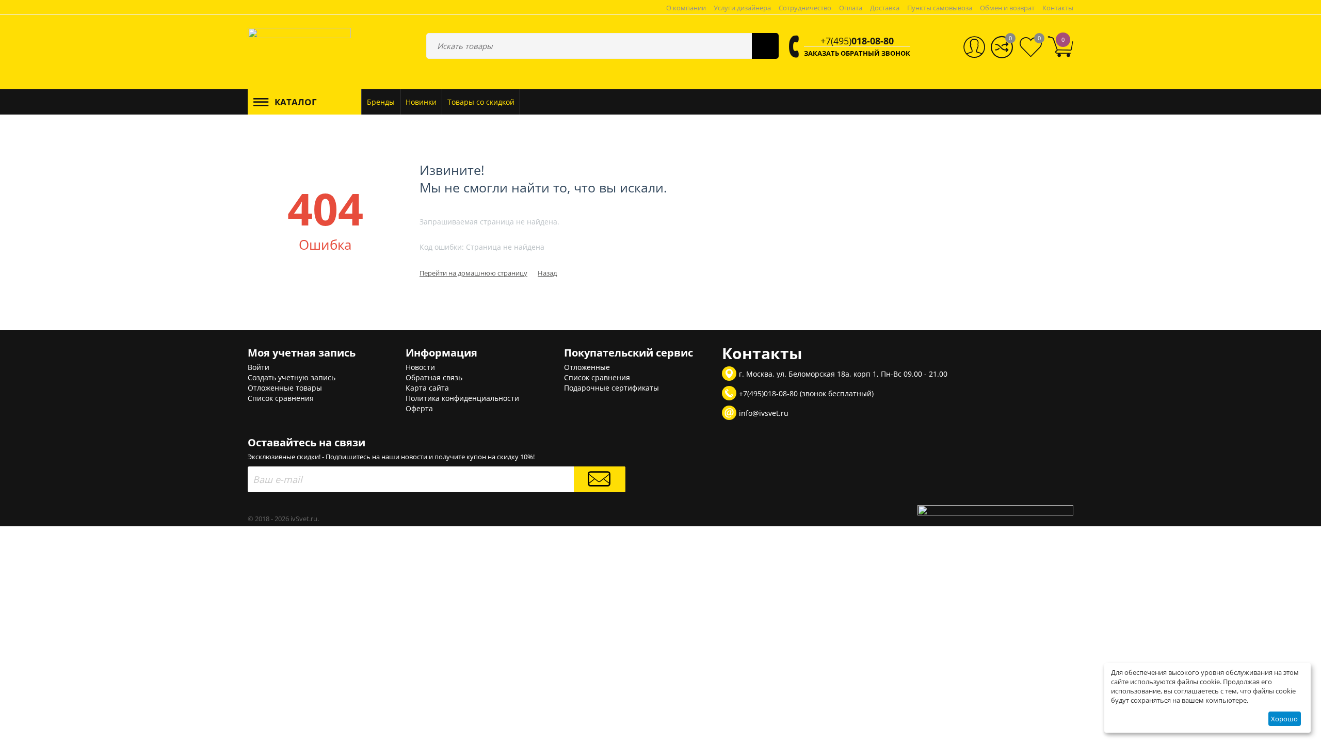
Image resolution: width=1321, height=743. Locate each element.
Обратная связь (434, 377)
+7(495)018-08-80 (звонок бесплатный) (806, 393)
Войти (258, 367)
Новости (420, 367)
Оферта (419, 408)
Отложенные (587, 367)
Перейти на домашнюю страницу (473, 273)
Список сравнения (281, 398)
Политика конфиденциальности (462, 398)
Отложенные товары (285, 388)
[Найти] (765, 46)
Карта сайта (427, 388)
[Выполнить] (599, 479)
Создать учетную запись (291, 377)
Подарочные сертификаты (611, 388)
